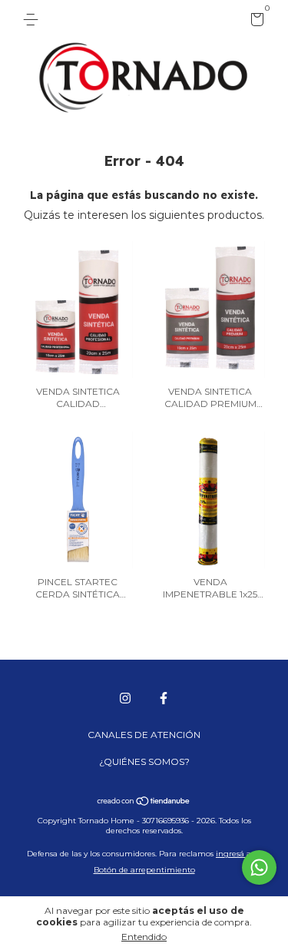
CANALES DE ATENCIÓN (144, 734)
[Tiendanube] (144, 802)
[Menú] (33, 19)
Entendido (144, 936)
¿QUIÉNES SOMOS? (144, 761)
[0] (254, 21)
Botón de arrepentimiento (144, 870)
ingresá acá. (238, 854)
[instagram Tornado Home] (125, 698)
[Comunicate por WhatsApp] (259, 867)
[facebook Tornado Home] (163, 698)
